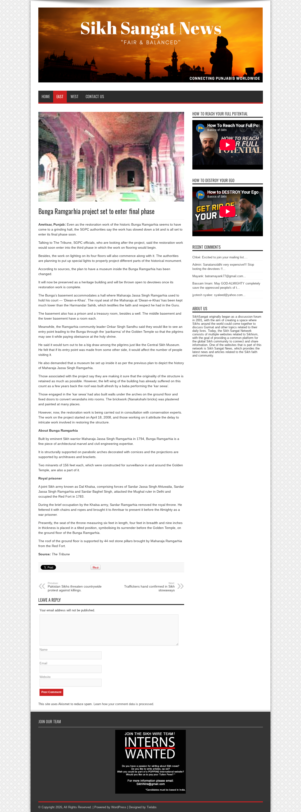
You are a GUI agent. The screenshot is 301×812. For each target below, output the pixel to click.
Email (43, 663)
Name (44, 649)
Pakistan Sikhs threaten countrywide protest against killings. (75, 587)
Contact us (95, 96)
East (59, 96)
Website (45, 677)
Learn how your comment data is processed (123, 704)
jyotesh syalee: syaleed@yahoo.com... (219, 295)
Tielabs (152, 807)
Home (46, 96)
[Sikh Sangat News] (150, 79)
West (75, 96)
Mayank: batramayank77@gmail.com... (219, 276)
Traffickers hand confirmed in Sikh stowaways (149, 587)
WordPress (118, 807)
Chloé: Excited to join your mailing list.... (220, 257)
